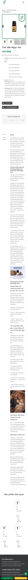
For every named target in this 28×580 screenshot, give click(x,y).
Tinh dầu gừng (18, 509)
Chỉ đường (21, 578)
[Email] (4, 122)
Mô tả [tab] (4, 134)
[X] (7, 120)
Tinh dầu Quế (17, 534)
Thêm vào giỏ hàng (16, 518)
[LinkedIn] (11, 120)
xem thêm (19, 576)
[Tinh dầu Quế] (17, 528)
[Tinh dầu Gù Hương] (4, 528)
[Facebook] (4, 120)
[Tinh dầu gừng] (17, 503)
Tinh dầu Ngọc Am (17, 158)
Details (17, 521)
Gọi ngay (8, 578)
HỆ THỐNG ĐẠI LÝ (7, 559)
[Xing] (23, 120)
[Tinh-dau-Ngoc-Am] (14, 26)
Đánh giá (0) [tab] (4, 138)
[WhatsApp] (14, 120)
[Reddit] (9, 120)
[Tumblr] (16, 120)
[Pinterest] (19, 120)
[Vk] (21, 120)
